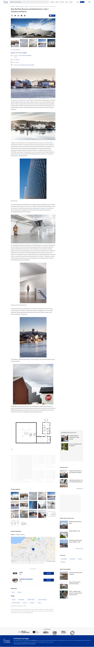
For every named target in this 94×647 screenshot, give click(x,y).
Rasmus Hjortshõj (30, 65)
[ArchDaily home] (6, 2)
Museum (13, 53)
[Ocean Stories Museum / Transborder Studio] (64, 585)
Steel (13, 592)
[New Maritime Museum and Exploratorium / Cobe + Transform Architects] (15, 496)
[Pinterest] (25, 16)
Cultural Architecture (42, 599)
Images (71, 2)
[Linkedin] (18, 16)
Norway (25, 53)
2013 (17, 62)
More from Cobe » (79, 548)
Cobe (20, 55)
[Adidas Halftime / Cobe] (64, 534)
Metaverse (63, 562)
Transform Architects (26, 55)
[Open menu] (89, 2)
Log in (77, 2)
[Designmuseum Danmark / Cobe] (64, 525)
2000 (17, 59)
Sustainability (64, 559)
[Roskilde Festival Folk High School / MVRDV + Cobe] (64, 543)
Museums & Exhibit (16, 602)
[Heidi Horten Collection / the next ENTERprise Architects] (64, 483)
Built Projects (21, 599)
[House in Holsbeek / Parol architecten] (64, 446)
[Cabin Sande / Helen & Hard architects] (64, 576)
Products (62, 2)
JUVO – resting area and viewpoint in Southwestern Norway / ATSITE (75, 593)
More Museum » (80, 488)
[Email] (21, 16)
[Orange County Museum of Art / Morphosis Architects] (64, 474)
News (66, 2)
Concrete (19, 592)
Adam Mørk (22, 65)
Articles (57, 2)
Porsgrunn (24, 102)
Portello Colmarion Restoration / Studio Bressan (74, 437)
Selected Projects (31, 599)
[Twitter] (15, 16)
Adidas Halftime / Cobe (74, 531)
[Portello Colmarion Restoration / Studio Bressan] (64, 438)
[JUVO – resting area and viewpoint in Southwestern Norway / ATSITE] (64, 594)
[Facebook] (12, 16)
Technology (72, 559)
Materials (80, 559)
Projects (52, 2)
